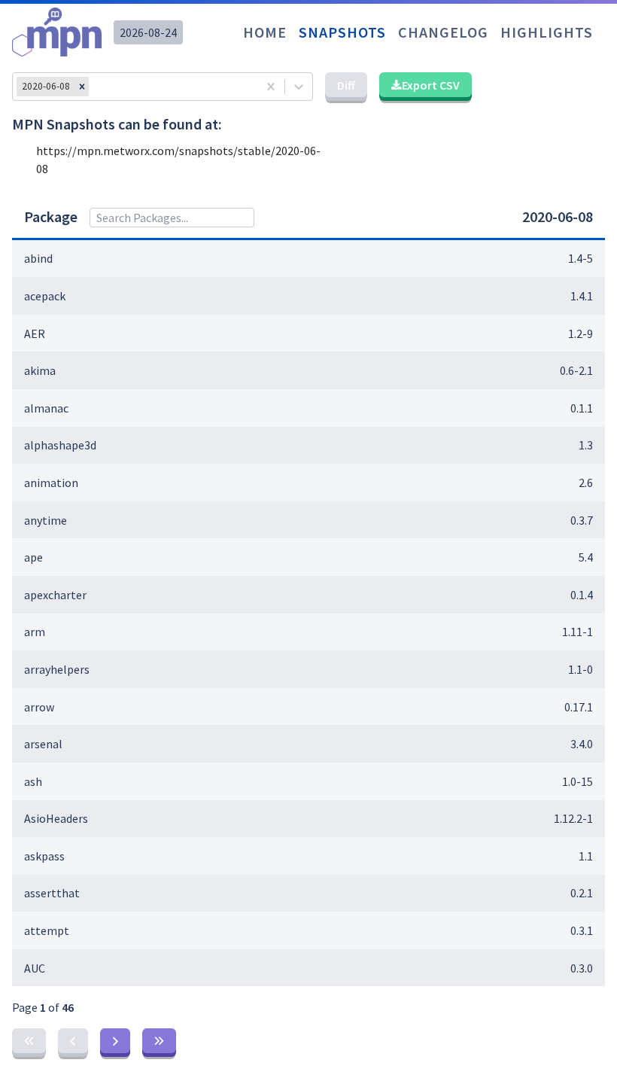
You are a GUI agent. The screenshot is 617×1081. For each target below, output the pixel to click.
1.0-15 (577, 781)
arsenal (43, 743)
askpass (44, 855)
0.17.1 (578, 706)
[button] (82, 86)
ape (33, 557)
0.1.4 (581, 594)
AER (34, 333)
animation (51, 482)
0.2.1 (581, 892)
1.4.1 (581, 295)
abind (38, 258)
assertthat (52, 892)
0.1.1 (581, 408)
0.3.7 (581, 520)
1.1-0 (580, 669)
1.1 (586, 855)
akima (40, 370)
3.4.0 (581, 743)
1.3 (586, 444)
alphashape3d (60, 444)
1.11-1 (577, 631)
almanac (46, 408)
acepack (44, 295)
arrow (39, 706)
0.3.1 (581, 930)
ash (33, 781)
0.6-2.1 (576, 370)
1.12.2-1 (573, 818)
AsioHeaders (56, 818)
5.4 (586, 557)
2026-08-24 (148, 32)
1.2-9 (580, 333)
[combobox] (97, 87)
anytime (45, 520)
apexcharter (55, 594)
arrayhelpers (57, 669)
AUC (34, 968)
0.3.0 (581, 968)
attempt (46, 930)
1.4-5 (580, 258)
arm (34, 631)
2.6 (586, 482)
